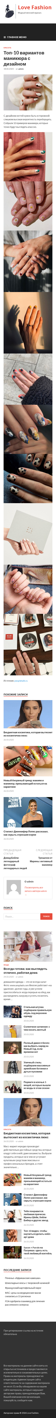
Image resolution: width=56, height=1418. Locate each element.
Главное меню (17, 37)
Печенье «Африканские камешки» (23, 1278)
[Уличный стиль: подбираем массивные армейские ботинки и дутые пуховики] (13, 1072)
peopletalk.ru (21, 680)
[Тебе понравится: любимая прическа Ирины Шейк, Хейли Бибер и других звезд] (13, 1221)
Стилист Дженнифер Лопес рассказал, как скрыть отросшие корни (26, 833)
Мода (6, 965)
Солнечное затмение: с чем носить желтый (37, 1028)
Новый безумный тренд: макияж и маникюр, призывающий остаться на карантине (25, 783)
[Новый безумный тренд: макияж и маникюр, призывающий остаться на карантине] (28, 777)
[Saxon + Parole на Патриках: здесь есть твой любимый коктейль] (13, 1257)
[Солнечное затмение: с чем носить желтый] (13, 1036)
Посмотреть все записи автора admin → (36, 891)
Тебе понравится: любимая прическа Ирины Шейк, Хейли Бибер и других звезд (36, 1215)
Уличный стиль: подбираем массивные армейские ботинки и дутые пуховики (37, 1067)
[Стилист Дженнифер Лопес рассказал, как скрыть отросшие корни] (28, 828)
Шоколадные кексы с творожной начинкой (27, 1283)
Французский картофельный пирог (23, 1287)
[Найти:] (28, 916)
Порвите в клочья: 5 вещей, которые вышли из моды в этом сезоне (37, 1085)
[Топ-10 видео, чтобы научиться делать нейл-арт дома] (13, 1241)
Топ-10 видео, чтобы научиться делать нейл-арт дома (37, 1233)
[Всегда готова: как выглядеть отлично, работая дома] (28, 962)
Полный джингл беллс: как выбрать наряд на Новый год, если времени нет (37, 1047)
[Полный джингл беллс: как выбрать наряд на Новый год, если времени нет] (13, 1053)
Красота (7, 48)
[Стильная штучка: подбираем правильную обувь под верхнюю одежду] (13, 1017)
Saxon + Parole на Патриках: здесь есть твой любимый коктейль (38, 1250)
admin (21, 69)
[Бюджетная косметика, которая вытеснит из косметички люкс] (28, 729)
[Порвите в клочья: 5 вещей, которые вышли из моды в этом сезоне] (13, 1092)
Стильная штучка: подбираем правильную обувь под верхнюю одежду (38, 1011)
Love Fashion (35, 7)
